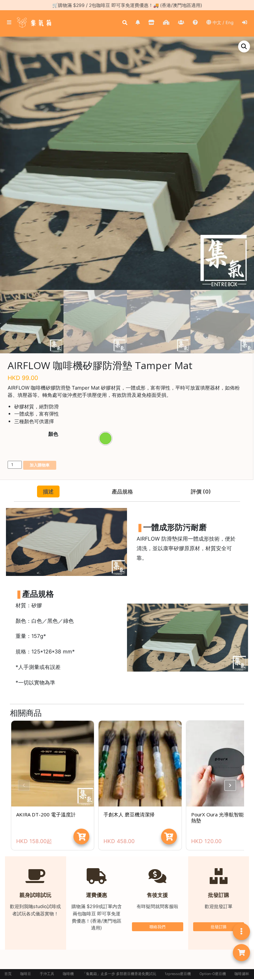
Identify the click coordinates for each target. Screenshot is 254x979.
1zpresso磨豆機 (178, 974)
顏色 (53, 434)
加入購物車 (40, 464)
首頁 (8, 974)
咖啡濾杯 (241, 974)
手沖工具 (47, 974)
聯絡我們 (157, 926)
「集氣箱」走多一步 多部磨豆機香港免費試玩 (119, 974)
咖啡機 (68, 974)
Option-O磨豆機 (212, 974)
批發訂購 (219, 926)
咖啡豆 (25, 974)
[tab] (48, 491)
